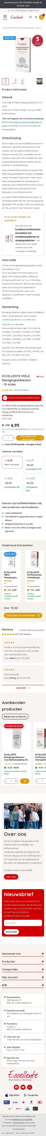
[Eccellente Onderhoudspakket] (9, 238)
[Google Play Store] (31, 1095)
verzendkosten (21, 429)
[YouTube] (23, 1087)
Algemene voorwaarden (22, 1119)
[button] (23, 615)
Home (5, 28)
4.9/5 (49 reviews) (21, 390)
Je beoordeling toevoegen (31, 630)
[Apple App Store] (12, 1095)
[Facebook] (16, 1087)
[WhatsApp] (29, 1087)
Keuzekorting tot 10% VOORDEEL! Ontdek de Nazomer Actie (23, 4)
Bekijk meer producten (15, 716)
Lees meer (7, 418)
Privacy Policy (19, 1122)
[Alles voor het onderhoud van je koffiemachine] (23, 1076)
